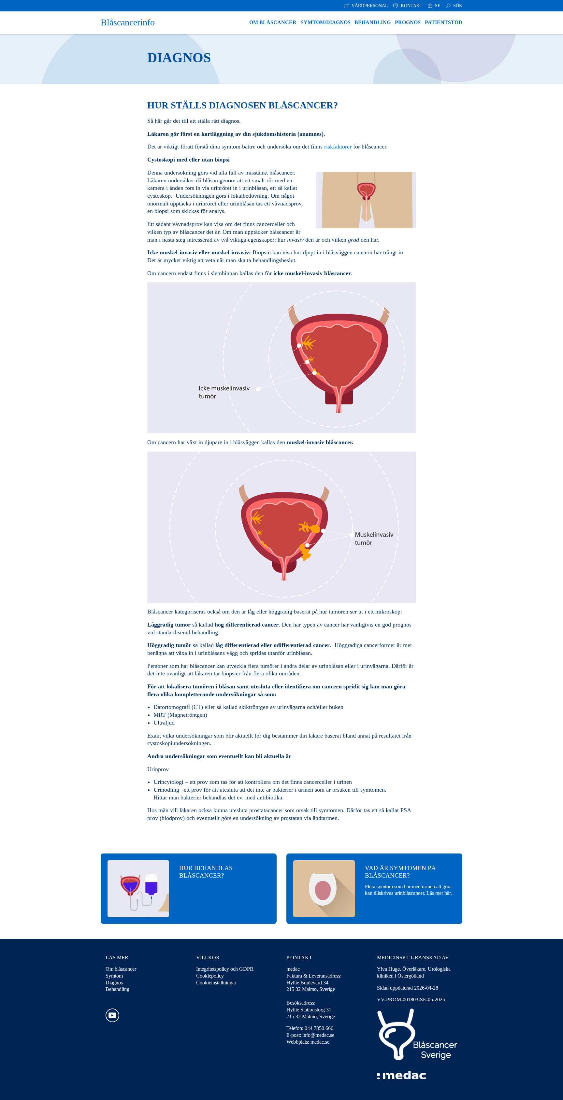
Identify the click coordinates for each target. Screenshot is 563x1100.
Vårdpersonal (369, 5)
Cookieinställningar (216, 982)
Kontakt (411, 5)
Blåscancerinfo (128, 22)
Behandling (372, 22)
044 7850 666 (319, 1028)
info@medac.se (318, 1035)
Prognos (408, 22)
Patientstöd (443, 22)
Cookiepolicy (210, 976)
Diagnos (114, 982)
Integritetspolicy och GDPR (224, 969)
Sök (457, 5)
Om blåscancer (272, 22)
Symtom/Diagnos (326, 22)
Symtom (114, 976)
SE (437, 5)
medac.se (319, 1042)
